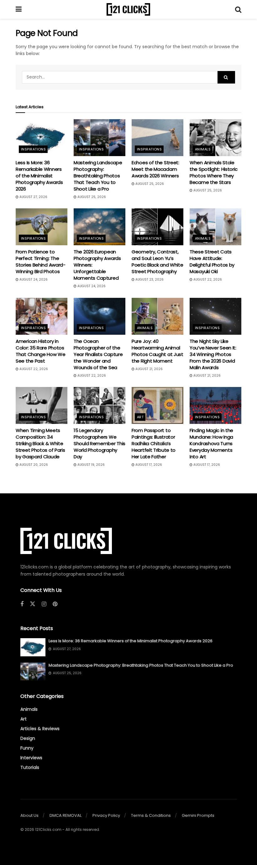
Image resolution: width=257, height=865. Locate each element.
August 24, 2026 (33, 279)
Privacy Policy (106, 815)
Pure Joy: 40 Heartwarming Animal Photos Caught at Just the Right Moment (157, 351)
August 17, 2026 (148, 464)
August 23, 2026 (149, 279)
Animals (203, 149)
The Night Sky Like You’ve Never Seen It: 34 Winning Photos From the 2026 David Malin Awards (213, 354)
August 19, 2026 (90, 464)
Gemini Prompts (198, 815)
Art (140, 417)
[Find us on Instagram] (44, 604)
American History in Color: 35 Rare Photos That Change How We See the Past (41, 351)
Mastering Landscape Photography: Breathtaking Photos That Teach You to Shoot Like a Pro (98, 175)
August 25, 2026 (91, 197)
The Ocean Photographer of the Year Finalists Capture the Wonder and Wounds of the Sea (98, 354)
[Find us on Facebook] (22, 604)
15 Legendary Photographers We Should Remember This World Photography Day (99, 443)
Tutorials (29, 767)
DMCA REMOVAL (65, 815)
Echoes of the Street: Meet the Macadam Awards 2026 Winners (155, 169)
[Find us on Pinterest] (55, 604)
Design (27, 738)
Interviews (31, 758)
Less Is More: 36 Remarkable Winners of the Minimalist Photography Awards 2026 (39, 175)
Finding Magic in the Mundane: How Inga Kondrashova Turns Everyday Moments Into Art (211, 443)
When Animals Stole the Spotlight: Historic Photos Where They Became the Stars (214, 172)
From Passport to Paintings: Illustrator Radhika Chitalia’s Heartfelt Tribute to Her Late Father (154, 443)
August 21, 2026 (148, 369)
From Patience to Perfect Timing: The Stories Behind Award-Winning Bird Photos (41, 261)
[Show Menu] (19, 9)
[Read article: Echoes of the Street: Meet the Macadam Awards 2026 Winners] (157, 137)
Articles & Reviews (40, 728)
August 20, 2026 (33, 464)
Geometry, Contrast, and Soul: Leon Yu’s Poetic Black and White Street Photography (157, 261)
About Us (29, 815)
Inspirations (33, 149)
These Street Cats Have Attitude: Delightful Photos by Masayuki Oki (212, 261)
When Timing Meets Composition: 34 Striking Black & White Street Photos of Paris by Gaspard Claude (40, 443)
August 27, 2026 (32, 197)
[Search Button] (238, 9)
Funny (27, 748)
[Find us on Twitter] (32, 604)
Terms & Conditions (151, 815)
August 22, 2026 (207, 279)
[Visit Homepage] (128, 9)
